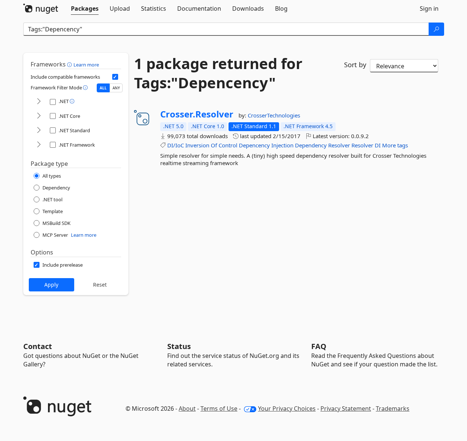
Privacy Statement (345, 408)
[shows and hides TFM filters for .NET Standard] (39, 130)
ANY (116, 87)
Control (228, 145)
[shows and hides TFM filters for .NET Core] (39, 116)
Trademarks (392, 408)
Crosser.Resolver (196, 114)
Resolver (339, 145)
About (187, 408)
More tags (395, 145)
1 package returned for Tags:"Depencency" (218, 73)
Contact (37, 346)
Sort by (355, 64)
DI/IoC (175, 145)
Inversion (197, 145)
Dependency (311, 145)
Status (179, 346)
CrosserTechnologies (274, 115)
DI (378, 145)
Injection (282, 145)
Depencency (254, 145)
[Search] (436, 29)
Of (214, 145)
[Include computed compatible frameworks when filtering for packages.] (115, 77)
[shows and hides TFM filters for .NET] (39, 102)
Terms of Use (218, 408)
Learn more (86, 64)
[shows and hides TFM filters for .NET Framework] (39, 145)
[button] (70, 64)
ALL (103, 87)
